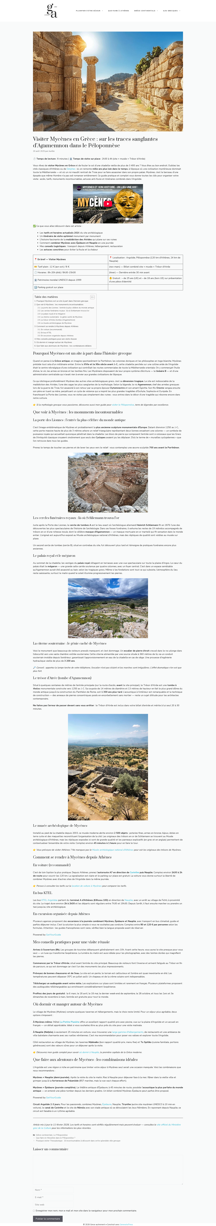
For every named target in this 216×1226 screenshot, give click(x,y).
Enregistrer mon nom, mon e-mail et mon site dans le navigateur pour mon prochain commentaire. (86, 1210)
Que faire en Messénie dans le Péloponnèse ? (55, 1138)
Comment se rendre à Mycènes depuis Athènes (57, 326)
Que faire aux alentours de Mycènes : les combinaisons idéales (64, 345)
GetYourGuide (53, 934)
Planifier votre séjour (88, 11)
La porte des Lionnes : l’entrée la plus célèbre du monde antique (67, 307)
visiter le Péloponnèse (123, 404)
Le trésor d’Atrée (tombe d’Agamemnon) (58, 320)
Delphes (71, 168)
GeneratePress (126, 1224)
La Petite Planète (69, 1021)
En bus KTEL (46, 332)
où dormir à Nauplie (89, 1052)
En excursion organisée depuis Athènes (57, 335)
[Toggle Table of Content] (91, 297)
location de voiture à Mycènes (87, 885)
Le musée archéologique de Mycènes (56, 323)
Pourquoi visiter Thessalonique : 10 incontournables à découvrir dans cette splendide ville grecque (78, 1141)
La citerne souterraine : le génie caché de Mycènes (61, 317)
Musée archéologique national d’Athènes (112, 849)
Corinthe (134, 872)
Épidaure (107, 1104)
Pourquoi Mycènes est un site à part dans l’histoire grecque (62, 301)
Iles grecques (170, 11)
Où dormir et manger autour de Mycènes (54, 342)
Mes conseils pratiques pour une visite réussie (56, 339)
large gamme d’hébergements (127, 1032)
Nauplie (129, 900)
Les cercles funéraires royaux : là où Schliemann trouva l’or (65, 310)
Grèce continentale (144, 11)
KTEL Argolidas (50, 900)
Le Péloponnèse (60, 1135)
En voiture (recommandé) (51, 329)
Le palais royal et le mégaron (53, 314)
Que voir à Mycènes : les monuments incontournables (59, 304)
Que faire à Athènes (118, 11)
